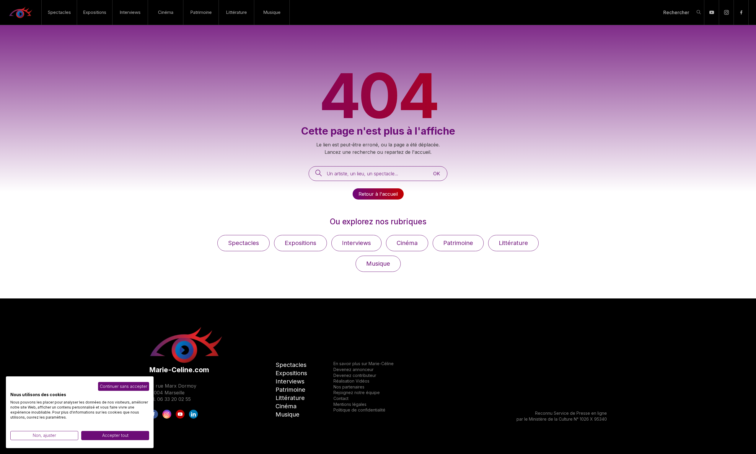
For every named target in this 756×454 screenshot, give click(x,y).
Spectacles (59, 12)
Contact (340, 398)
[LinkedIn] (193, 414)
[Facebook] (741, 12)
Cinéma (165, 12)
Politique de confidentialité (359, 409)
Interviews (130, 12)
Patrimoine (201, 12)
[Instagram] (726, 12)
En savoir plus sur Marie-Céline (363, 363)
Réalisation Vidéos (351, 380)
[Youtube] (711, 12)
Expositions (94, 12)
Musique (272, 12)
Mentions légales (349, 404)
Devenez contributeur (354, 375)
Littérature (236, 12)
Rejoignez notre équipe (356, 392)
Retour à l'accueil (378, 194)
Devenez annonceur (353, 369)
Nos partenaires (348, 386)
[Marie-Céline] (20, 12)
